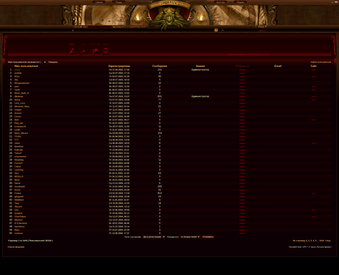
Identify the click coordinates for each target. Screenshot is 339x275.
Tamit (17, 90)
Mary (17, 230)
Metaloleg (19, 160)
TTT (17, 140)
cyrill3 (17, 130)
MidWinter (19, 200)
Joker (17, 143)
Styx (17, 173)
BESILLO (19, 176)
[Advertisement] (169, 266)
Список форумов (16, 247)
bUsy (17, 76)
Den (16, 210)
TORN (18, 136)
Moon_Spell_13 (22, 93)
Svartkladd (20, 186)
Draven (18, 113)
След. (328, 240)
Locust (18, 116)
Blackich (19, 220)
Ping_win (19, 123)
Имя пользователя (26, 66)
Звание (200, 66)
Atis (16, 80)
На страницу (299, 240)
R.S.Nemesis (21, 223)
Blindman (19, 96)
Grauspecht (20, 126)
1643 (321, 240)
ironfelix (18, 73)
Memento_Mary (22, 106)
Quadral (18, 213)
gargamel (19, 196)
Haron (17, 183)
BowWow (19, 146)
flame (17, 180)
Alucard (18, 206)
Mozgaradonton (22, 83)
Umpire (18, 110)
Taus (17, 203)
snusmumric (20, 156)
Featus (18, 193)
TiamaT (18, 153)
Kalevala (19, 150)
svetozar (19, 233)
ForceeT (19, 163)
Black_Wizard (21, 133)
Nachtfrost (20, 226)
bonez (17, 70)
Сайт (314, 66)
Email (278, 66)
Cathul (18, 166)
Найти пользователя (321, 62)
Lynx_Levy (20, 103)
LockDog (19, 170)
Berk (17, 120)
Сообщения (159, 66)
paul (16, 86)
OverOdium (20, 216)
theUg (17, 100)
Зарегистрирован (119, 66)
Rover (17, 190)
